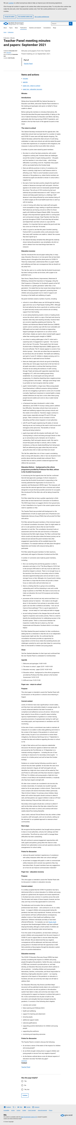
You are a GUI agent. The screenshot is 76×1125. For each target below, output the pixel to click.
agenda (25, 82)
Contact (18, 1110)
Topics (11, 28)
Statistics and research (35, 28)
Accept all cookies (9, 16)
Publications (23, 28)
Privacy (50, 1110)
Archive (13, 1110)
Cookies (24, 1110)
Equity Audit (52, 922)
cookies (11, 3)
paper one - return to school (31, 86)
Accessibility (6, 1110)
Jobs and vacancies (42, 1110)
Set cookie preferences (42, 17)
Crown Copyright (32, 1110)
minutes (25, 78)
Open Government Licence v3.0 (29, 1117)
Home (5, 32)
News (16, 28)
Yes (25, 1081)
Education (8, 52)
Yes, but (26, 1089)
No (25, 1085)
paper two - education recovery (32, 89)
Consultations (47, 28)
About (5, 28)
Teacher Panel (28, 63)
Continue (25, 1095)
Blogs (54, 28)
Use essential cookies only (25, 16)
